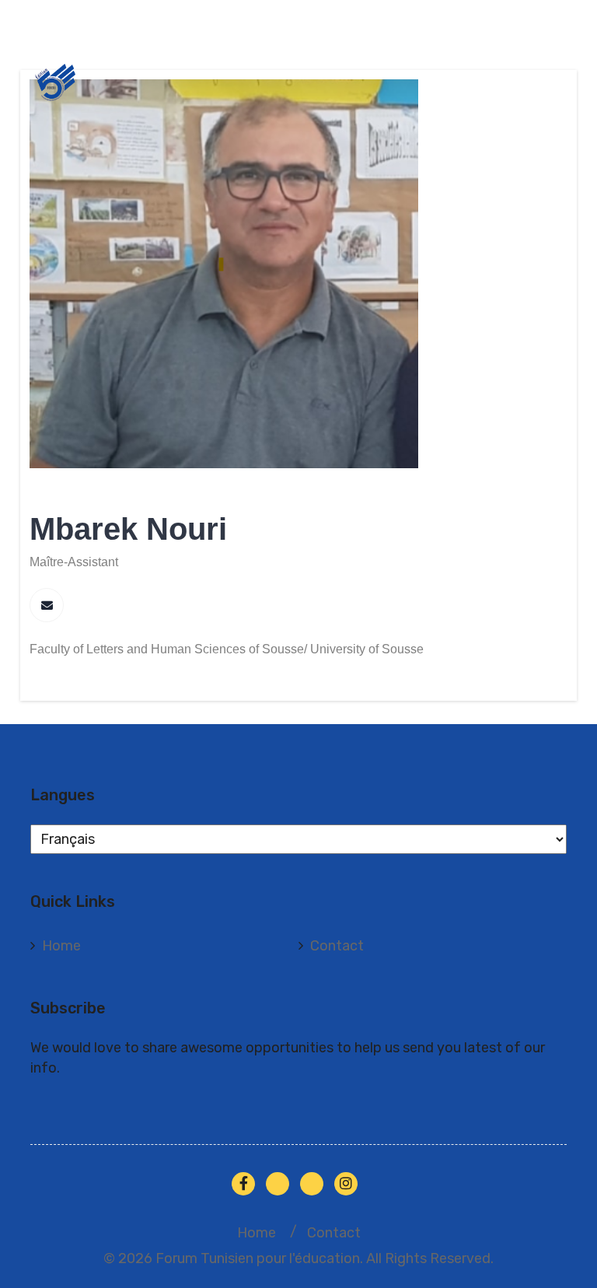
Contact (337, 945)
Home (61, 945)
